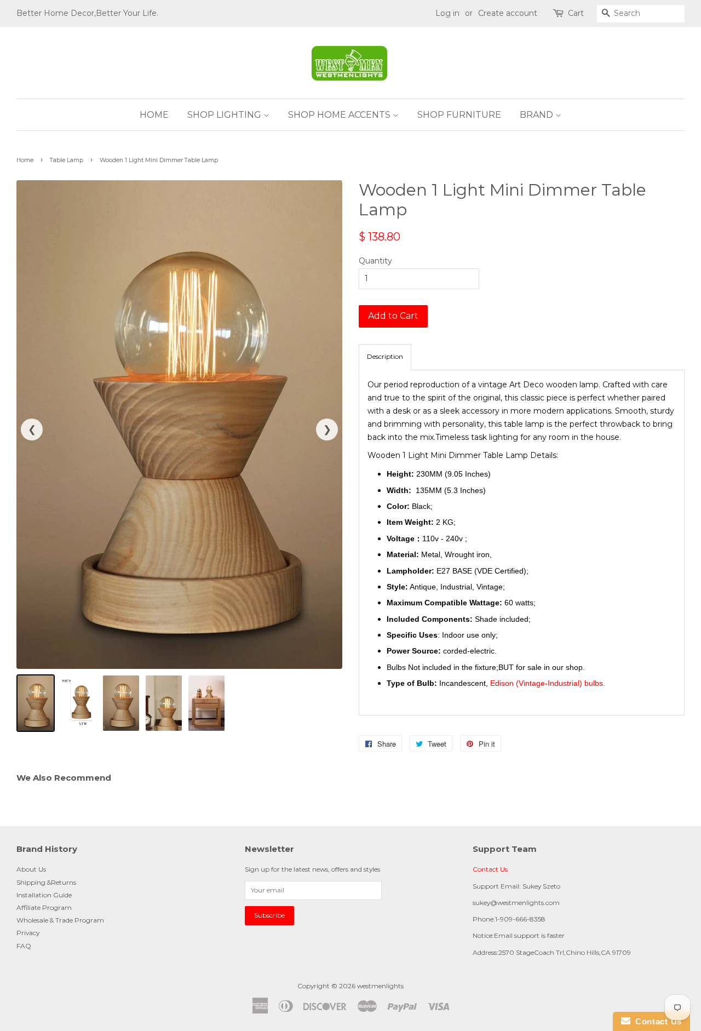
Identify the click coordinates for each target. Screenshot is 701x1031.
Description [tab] (385, 356)
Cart (576, 13)
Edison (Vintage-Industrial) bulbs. (547, 683)
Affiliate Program (44, 907)
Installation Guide (44, 895)
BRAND (537, 115)
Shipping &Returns (46, 882)
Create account (507, 13)
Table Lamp (66, 160)
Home (24, 160)
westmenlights (380, 986)
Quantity (375, 261)
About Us (31, 869)
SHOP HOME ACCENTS (340, 115)
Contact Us (490, 869)
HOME (154, 115)
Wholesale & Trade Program (60, 920)
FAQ (23, 946)
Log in (447, 13)
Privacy (27, 933)
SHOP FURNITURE (459, 115)
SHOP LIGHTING (225, 115)
